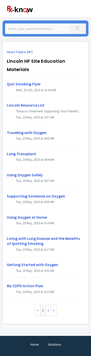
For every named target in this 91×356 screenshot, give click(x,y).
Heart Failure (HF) (20, 52)
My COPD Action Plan (25, 285)
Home (34, 344)
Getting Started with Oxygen (32, 264)
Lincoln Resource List (25, 105)
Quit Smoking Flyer (24, 83)
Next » (54, 310)
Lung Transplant (21, 153)
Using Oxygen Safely (25, 174)
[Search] (78, 29)
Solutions (54, 344)
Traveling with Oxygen (27, 132)
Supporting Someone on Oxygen (36, 196)
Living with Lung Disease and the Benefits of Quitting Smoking (43, 241)
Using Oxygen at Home (27, 217)
